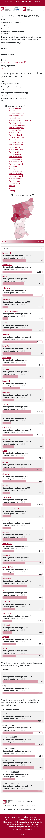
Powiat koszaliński (15, 161)
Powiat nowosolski (16, 116)
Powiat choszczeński (16, 145)
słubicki (5, 485)
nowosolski (6, 439)
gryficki (5, 323)
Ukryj (22, 834)
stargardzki (6, 497)
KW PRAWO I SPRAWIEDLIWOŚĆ (13, 62)
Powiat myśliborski (16, 164)
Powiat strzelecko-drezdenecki (20, 120)
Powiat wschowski (15, 135)
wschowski (6, 602)
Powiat (5, 249)
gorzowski (6, 299)
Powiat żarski (14, 132)
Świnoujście (13, 190)
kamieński (6, 346)
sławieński (6, 474)
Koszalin (12, 186)
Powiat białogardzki (16, 142)
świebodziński (7, 567)
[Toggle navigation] (41, 9)
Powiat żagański (15, 130)
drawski (5, 276)
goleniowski (6, 288)
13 (2, 68)
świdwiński (6, 555)
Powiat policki (14, 166)
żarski (4, 648)
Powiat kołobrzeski (16, 159)
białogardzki (6, 253)
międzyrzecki (7, 416)
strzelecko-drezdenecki (11, 509)
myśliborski (6, 427)
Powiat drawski (14, 147)
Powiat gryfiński (15, 154)
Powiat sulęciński (15, 123)
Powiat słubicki (14, 118)
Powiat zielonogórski (16, 128)
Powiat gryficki (14, 152)
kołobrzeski (6, 358)
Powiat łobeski (14, 183)
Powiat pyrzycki (14, 169)
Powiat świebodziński (17, 125)
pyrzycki (5, 462)
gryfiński (5, 334)
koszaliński (6, 381)
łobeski (5, 404)
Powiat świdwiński (15, 178)
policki (4, 451)
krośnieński (6, 392)
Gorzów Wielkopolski (16, 137)
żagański (5, 637)
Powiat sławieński (15, 171)
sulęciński (6, 520)
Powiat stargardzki (16, 174)
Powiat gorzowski (15, 108)
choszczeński (7, 265)
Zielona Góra (13, 140)
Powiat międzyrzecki (16, 113)
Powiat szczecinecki (16, 176)
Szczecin (12, 188)
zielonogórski (7, 625)
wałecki (5, 590)
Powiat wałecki (14, 181)
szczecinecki (7, 544)
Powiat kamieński (15, 157)
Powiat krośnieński (16, 111)
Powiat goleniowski (16, 149)
